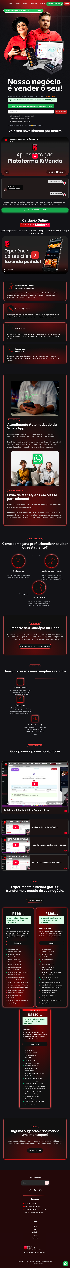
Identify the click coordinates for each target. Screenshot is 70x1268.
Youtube (42, 3)
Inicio (10, 3)
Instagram (34, 3)
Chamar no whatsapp (53, 3)
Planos (18, 3)
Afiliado (25, 3)
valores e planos (38, 125)
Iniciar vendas (61, 112)
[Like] (65, 1263)
